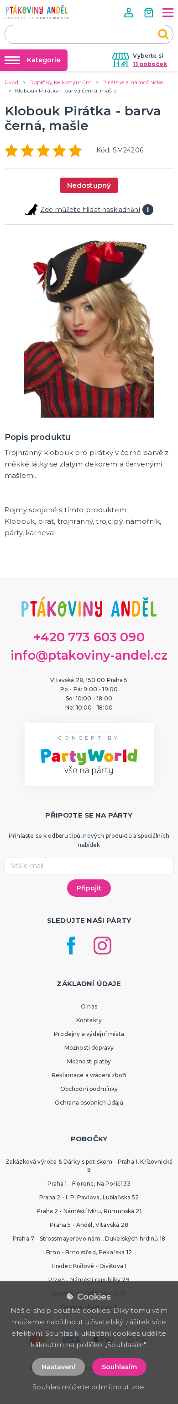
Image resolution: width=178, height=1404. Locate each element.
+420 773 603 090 (89, 637)
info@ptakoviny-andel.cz (89, 655)
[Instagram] (102, 945)
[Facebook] (71, 945)
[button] (129, 12)
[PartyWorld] (36, 12)
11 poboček (150, 63)
